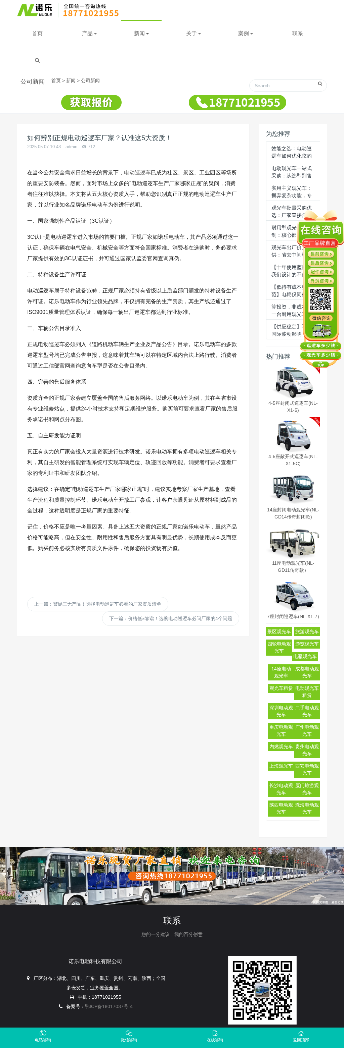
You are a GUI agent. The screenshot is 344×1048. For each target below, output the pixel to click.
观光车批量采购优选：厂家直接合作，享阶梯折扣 (291, 215)
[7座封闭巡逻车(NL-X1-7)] (293, 595)
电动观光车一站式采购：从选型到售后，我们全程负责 (291, 175)
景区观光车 (279, 631)
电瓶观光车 (305, 656)
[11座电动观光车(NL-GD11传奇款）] (293, 542)
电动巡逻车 (137, 172)
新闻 (71, 80)
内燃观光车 (281, 746)
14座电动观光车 (281, 672)
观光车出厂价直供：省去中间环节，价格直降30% (291, 254)
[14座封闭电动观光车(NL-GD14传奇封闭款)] (293, 488)
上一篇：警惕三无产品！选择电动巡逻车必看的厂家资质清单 (97, 604)
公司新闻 (90, 80)
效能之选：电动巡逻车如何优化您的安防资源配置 (291, 156)
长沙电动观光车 (281, 789)
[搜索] (37, 60)
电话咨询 (43, 1040)
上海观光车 (281, 766)
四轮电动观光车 (279, 647)
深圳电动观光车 (281, 711)
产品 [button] (88, 33)
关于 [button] (192, 33)
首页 (37, 33)
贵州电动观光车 (307, 750)
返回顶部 (301, 1040)
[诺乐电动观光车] (70, 10)
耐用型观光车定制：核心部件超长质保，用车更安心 (291, 235)
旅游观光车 (307, 631)
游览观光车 (307, 644)
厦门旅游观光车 (307, 789)
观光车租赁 (281, 688)
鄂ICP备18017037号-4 (109, 1006)
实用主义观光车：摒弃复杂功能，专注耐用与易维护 (291, 195)
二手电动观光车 (307, 711)
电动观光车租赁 (307, 691)
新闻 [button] (140, 33)
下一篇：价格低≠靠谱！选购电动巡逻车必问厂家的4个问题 (170, 618)
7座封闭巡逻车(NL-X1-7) (293, 616)
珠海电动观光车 (307, 808)
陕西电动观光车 (281, 808)
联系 (297, 33)
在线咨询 (215, 1040)
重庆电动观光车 (281, 730)
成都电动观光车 (307, 672)
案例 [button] (244, 33)
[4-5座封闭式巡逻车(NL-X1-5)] (293, 382)
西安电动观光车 (307, 769)
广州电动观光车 (307, 730)
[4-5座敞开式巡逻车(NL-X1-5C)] (293, 435)
